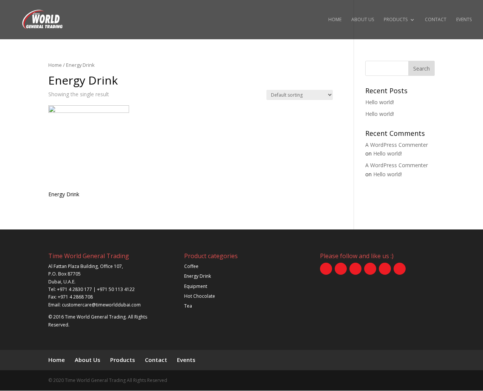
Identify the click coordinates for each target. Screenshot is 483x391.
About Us (362, 20)
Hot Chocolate (199, 296)
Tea (188, 306)
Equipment (195, 286)
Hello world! (379, 102)
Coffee (191, 266)
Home (334, 20)
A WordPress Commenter (396, 144)
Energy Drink (197, 276)
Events (464, 20)
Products (396, 20)
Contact (435, 20)
